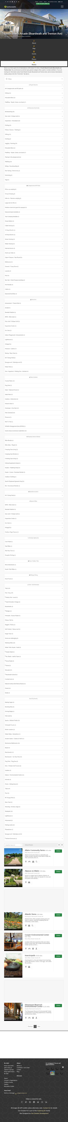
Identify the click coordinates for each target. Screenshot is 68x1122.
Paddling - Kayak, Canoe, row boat (15, 102)
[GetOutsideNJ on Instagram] (16, 1)
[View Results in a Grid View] (62, 845)
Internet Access (10, 248)
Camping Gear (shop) (11, 449)
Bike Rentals (9, 440)
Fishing (8, 125)
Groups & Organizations (10, 1080)
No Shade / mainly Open (13, 656)
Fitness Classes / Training (12, 129)
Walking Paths (10, 643)
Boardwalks (9, 606)
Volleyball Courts (10, 725)
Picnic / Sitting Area (11, 784)
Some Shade (10, 661)
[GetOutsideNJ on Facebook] (21, 1102)
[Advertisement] (34, 900)
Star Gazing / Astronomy (12, 170)
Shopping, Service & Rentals (33, 436)
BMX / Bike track (10, 317)
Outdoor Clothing (10, 476)
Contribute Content (53, 1)
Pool (7, 275)
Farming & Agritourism (34, 537)
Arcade (7, 307)
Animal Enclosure (11, 838)
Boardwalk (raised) (11, 674)
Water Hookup (10, 243)
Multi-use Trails (10, 253)
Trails (7, 588)
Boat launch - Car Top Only (13, 756)
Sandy (7, 692)
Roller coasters (10, 729)
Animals (8, 779)
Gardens (8, 770)
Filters (10, 79)
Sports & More (33, 501)
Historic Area (9, 403)
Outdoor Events (8, 1082)
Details (58, 851)
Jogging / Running (11, 143)
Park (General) (10, 412)
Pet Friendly (9, 284)
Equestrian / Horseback (12, 120)
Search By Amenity (33, 698)
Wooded (8, 670)
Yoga (7, 179)
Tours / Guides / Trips (34, 561)
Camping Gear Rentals (11, 454)
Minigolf (8, 344)
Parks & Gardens (33, 377)
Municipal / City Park (12, 408)
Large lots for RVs (10, 203)
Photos (36, 1)
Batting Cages (9, 702)
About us (19, 1065)
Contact (61, 1)
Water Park (9, 367)
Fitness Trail (9, 620)
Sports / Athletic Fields (12, 720)
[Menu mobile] (62, 6)
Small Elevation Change (13, 602)
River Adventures (10, 564)
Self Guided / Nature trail (12, 629)
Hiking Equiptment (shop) (12, 463)
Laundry (8, 271)
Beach (7, 747)
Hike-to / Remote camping (13, 198)
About (45, 1)
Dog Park (8, 385)
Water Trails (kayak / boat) (13, 647)
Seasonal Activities (11, 293)
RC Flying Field (10, 797)
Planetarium (9, 829)
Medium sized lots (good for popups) (16, 207)
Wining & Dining (34, 575)
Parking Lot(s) (10, 825)
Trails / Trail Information (33, 584)
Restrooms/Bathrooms (12, 743)
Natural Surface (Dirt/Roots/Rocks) (15, 683)
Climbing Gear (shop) (11, 458)
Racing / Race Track (11, 353)
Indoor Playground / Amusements (15, 335)
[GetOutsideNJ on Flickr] (12, 1)
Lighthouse (9, 339)
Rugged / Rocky (10, 624)
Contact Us (46, 1108)
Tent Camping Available (12, 216)
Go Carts (8, 330)
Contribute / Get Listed (23, 1067)
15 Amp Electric (10, 230)
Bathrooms (9, 262)
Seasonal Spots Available (12, 212)
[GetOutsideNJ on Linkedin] (18, 1)
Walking (8, 161)
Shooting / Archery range (12, 806)
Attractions (33, 299)
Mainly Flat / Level (11, 597)
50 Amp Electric (10, 234)
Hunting (8, 139)
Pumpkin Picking (10, 555)
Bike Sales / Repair (11, 445)
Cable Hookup (9, 225)
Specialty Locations (34, 491)
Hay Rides (8, 546)
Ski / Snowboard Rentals (12, 486)
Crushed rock (9, 679)
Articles (41, 1)
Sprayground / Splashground (13, 362)
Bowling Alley (9, 707)
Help (6, 30)
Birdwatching (9, 111)
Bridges (8, 611)
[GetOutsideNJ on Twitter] (7, 1)
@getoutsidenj (50, 1064)
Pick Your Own (10, 550)
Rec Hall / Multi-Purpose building (15, 280)
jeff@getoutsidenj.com (22, 1093)
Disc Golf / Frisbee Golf (12, 116)
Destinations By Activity (34, 108)
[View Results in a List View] (59, 845)
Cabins (7, 289)
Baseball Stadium (10, 312)
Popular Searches (34, 84)
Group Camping (10, 193)
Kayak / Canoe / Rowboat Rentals (15, 472)
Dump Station (9, 221)
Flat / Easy (9, 593)
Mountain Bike (10, 97)
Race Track (8, 802)
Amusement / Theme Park (13, 303)
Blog (18, 1071)
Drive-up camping (10, 189)
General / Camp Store (11, 266)
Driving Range (9, 711)
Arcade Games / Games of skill (14, 738)
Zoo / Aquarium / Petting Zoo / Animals (16, 371)
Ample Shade (10, 652)
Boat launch (9, 752)
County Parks (10, 381)
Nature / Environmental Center (14, 775)
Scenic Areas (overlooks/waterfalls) (15, 431)
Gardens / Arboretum (11, 399)
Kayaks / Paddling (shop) (12, 467)
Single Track (9, 633)
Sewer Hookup (10, 239)
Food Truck (9, 578)
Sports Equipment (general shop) (14, 481)
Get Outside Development (39, 1113)
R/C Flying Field (10, 357)
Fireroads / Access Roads (12, 615)
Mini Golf (8, 716)
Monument (9, 820)
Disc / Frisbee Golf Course (13, 766)
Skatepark (9, 811)
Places (6, 1078)
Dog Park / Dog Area (11, 761)
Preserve (8, 417)
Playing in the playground (13, 157)
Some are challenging (11, 638)
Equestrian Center (10, 326)
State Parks (9, 394)
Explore (6, 1084)
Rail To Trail (9, 421)
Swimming (8, 175)
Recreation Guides (9, 1086)
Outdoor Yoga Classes (11, 532)
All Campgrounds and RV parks (14, 88)
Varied (8, 665)
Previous (30, 1026)
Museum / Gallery (10, 348)
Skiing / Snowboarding (12, 166)
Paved (8, 688)
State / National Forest (12, 390)
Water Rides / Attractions (12, 734)
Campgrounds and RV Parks (34, 185)
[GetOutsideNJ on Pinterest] (30, 1102)
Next (39, 1026)
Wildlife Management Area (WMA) (15, 426)
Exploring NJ (41, 1111)
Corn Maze (9, 541)
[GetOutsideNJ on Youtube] (14, 1)
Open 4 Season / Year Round (13, 257)
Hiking (8, 93)
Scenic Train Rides (10, 569)
